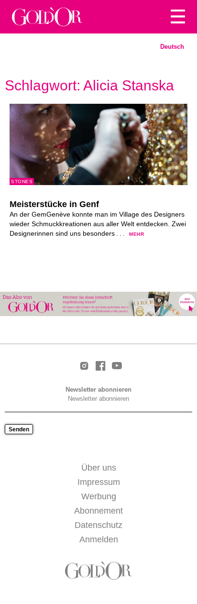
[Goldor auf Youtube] (116, 366)
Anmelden (98, 539)
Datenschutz (98, 525)
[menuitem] (172, 47)
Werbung (98, 496)
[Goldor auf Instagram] (84, 366)
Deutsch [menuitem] (172, 46)
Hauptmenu (178, 17)
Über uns (98, 467)
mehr (136, 234)
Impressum (98, 482)
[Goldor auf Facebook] (100, 366)
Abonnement (98, 511)
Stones (22, 181)
